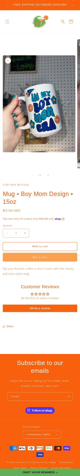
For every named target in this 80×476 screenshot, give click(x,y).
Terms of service (39, 468)
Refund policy (66, 462)
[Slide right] (48, 175)
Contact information (60, 468)
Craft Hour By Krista (25, 462)
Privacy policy (20, 468)
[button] (40, 472)
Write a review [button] (40, 308)
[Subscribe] (68, 396)
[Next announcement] (73, 5)
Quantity (7, 225)
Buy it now (40, 257)
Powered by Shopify (46, 462)
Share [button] (10, 326)
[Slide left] (32, 175)
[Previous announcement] (7, 5)
